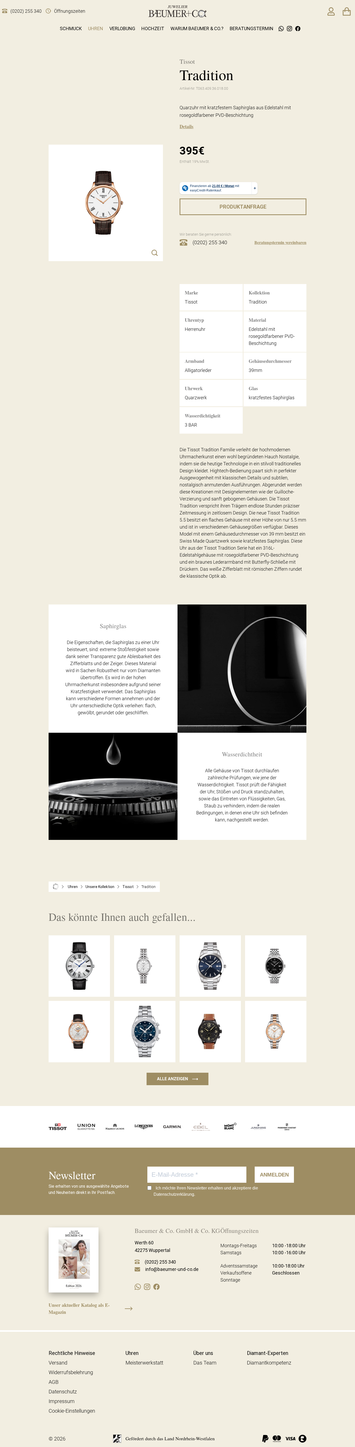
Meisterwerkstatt (144, 1363)
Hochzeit (152, 28)
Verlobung (122, 28)
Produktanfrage (243, 207)
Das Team (204, 1363)
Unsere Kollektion (100, 887)
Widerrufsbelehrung (71, 1372)
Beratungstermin (251, 28)
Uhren (95, 28)
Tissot (128, 887)
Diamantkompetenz (269, 1363)
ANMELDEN (274, 1175)
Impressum (62, 1401)
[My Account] (331, 11)
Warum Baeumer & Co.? (196, 28)
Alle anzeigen (177, 1078)
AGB (53, 1382)
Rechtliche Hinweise (72, 1353)
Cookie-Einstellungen (72, 1411)
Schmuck (71, 28)
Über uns (203, 1353)
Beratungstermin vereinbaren (280, 242)
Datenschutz (63, 1391)
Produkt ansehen (79, 986)
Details (186, 126)
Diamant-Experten (267, 1353)
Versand (58, 1363)
